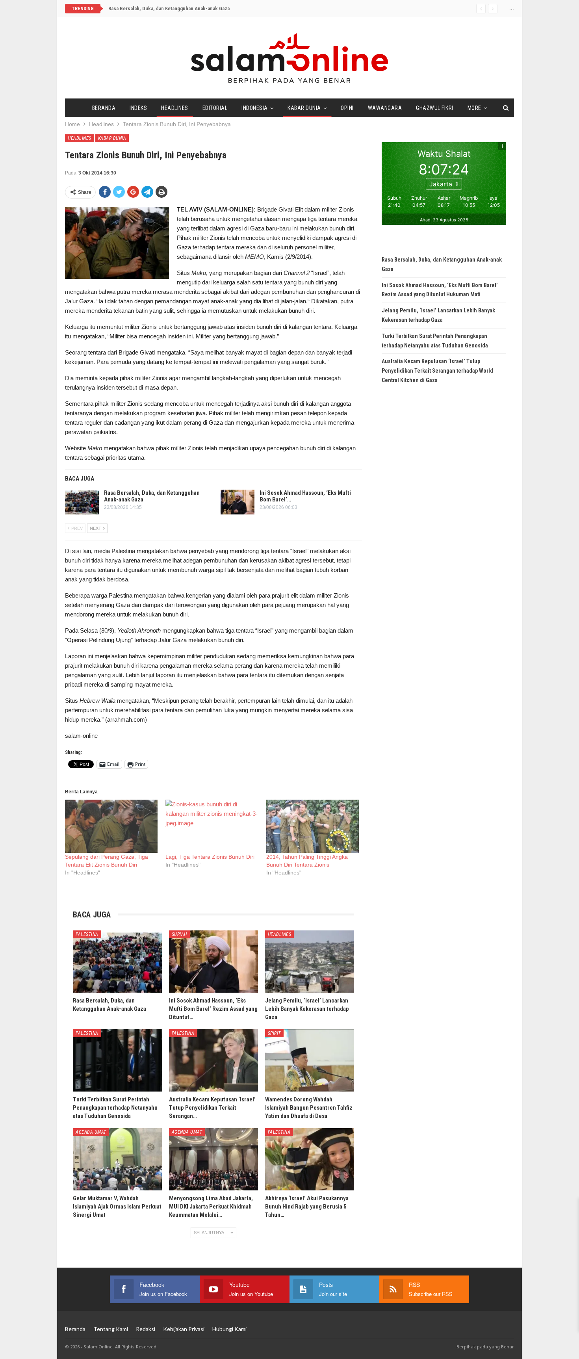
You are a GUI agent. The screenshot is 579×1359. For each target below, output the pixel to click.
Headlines (174, 108)
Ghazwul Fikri (434, 108)
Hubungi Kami (229, 1329)
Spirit (274, 1033)
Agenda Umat (91, 1132)
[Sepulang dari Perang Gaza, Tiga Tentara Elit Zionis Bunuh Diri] (111, 826)
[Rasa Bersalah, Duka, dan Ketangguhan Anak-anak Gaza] (82, 502)
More (474, 108)
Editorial (215, 108)
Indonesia (254, 108)
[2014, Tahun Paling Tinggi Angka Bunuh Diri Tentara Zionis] (312, 826)
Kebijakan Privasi (183, 1329)
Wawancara (385, 108)
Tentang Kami (110, 1329)
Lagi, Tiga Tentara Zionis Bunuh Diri (209, 857)
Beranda (104, 108)
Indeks (138, 108)
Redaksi (145, 1329)
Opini (347, 108)
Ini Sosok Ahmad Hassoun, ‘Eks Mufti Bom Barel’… (305, 496)
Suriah (179, 934)
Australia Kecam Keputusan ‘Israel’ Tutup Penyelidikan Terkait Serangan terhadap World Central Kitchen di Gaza (437, 370)
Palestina (87, 934)
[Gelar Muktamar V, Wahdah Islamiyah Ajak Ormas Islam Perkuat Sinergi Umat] (117, 1159)
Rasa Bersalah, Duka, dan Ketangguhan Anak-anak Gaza (169, 8)
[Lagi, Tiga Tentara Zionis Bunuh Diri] (211, 826)
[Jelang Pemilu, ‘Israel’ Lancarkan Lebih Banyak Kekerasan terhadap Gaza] (309, 961)
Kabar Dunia (304, 108)
